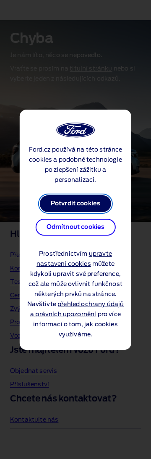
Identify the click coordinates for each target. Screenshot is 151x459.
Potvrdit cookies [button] (76, 204)
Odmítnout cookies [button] (76, 227)
